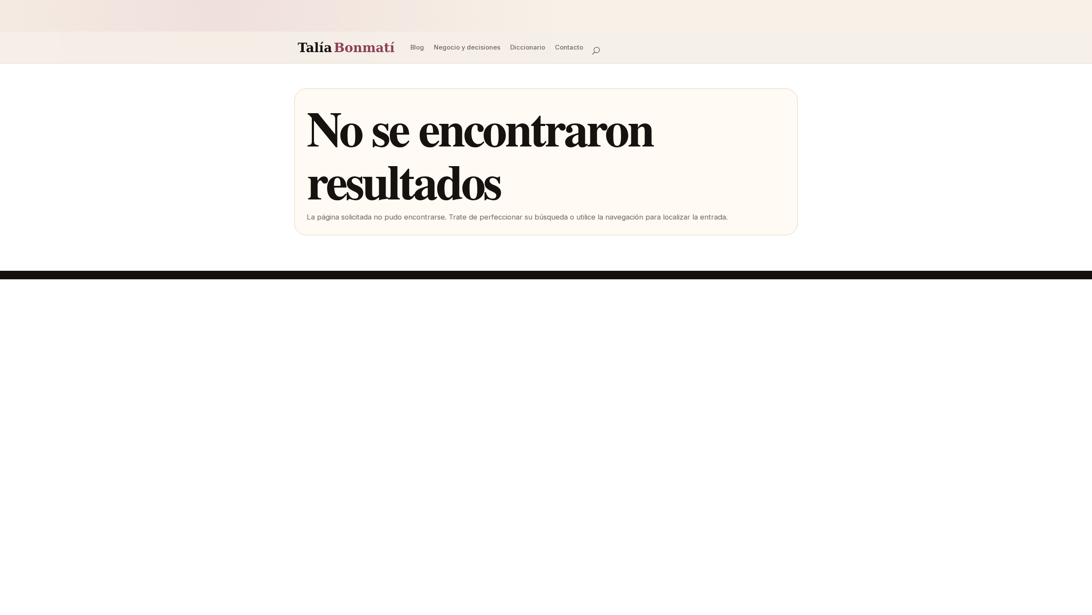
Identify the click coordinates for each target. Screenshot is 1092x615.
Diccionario (527, 47)
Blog (417, 47)
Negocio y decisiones (467, 47)
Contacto (569, 47)
